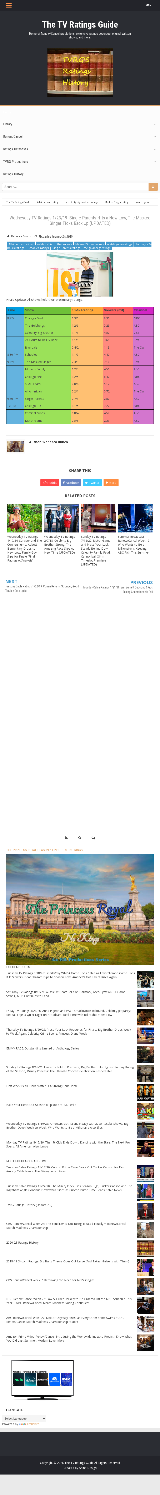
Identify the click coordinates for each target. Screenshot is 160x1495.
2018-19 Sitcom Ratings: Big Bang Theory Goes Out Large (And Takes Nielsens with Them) (67, 1261)
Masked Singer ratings (89, 244)
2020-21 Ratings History (22, 1242)
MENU (149, 5)
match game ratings (119, 244)
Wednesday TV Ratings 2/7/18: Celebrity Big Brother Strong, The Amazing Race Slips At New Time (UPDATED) (59, 544)
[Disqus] (80, 661)
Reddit (51, 482)
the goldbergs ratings (97, 248)
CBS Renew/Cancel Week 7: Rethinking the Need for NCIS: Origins (50, 1280)
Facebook (72, 482)
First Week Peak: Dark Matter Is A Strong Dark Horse (42, 1086)
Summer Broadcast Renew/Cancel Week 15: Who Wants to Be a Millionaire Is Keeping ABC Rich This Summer (134, 544)
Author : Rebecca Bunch (48, 442)
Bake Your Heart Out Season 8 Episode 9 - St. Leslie (41, 1105)
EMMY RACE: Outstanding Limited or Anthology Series (42, 1048)
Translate (33, 1424)
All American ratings (21, 244)
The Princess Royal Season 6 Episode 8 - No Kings (44, 850)
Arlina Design (88, 1468)
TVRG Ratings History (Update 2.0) (29, 1205)
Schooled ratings (38, 248)
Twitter (94, 482)
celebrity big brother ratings (54, 244)
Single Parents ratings (66, 248)
